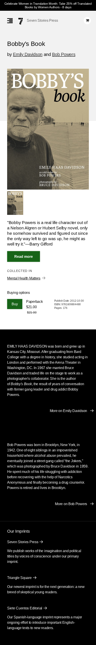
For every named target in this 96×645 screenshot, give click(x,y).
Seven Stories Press (42, 20)
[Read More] (23, 256)
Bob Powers (63, 54)
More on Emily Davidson (68, 411)
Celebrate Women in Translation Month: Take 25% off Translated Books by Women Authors (48, 5)
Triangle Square (19, 578)
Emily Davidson (27, 54)
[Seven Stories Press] (20, 21)
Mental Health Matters (23, 278)
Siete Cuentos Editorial (24, 608)
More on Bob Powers (71, 504)
